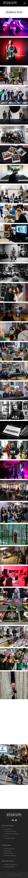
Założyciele (7, 851)
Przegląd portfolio (9, 838)
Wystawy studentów (10, 855)
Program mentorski (10, 831)
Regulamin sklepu (9, 866)
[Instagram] (15, 820)
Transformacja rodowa (11, 833)
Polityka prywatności (10, 864)
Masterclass (7, 829)
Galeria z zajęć (8, 853)
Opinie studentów (9, 848)
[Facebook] (12, 820)
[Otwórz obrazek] (14, 27)
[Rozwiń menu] (24, 3)
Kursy (6, 836)
